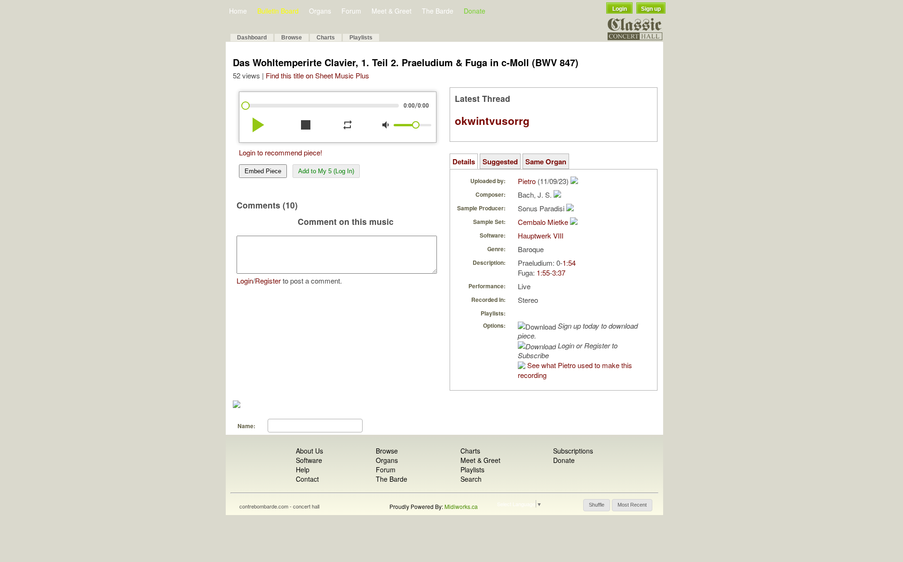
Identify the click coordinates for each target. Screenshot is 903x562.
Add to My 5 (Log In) (326, 171)
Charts (326, 37)
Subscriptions (573, 450)
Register (268, 280)
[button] (596, 505)
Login (619, 9)
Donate (474, 10)
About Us (309, 450)
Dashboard (252, 37)
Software (309, 460)
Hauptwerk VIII (540, 235)
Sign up (651, 9)
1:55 (543, 272)
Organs (320, 10)
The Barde (437, 10)
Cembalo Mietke (543, 222)
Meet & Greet (392, 10)
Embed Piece (263, 171)
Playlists (360, 37)
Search (471, 479)
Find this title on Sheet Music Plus (317, 75)
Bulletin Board (278, 10)
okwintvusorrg (492, 120)
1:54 (569, 263)
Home (238, 10)
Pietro (527, 181)
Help (302, 469)
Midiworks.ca (461, 506)
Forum (351, 10)
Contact (307, 479)
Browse (291, 37)
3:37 (558, 272)
